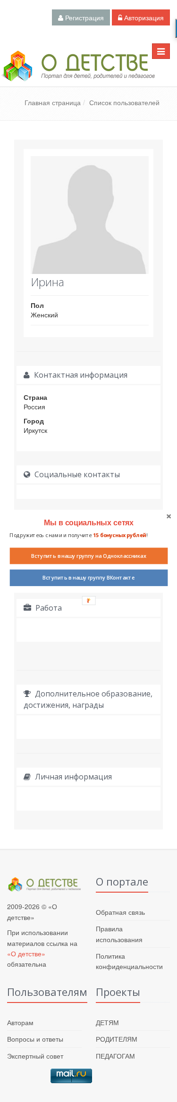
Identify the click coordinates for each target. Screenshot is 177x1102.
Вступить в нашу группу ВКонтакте (88, 577)
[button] (88, 522)
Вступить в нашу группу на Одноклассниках (88, 555)
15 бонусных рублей (119, 535)
